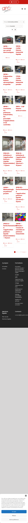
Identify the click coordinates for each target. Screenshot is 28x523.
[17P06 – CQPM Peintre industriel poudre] (20, 70)
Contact (4, 268)
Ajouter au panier (18, 61)
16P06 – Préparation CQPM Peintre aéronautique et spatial (8, 79)
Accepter (14, 511)
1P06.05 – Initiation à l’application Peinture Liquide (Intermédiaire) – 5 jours (9, 159)
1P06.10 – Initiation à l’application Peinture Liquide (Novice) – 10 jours (20, 159)
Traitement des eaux (19, 286)
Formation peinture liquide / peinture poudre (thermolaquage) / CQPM (20, 269)
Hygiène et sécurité (18, 300)
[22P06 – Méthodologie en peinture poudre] (7, 181)
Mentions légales (6, 319)
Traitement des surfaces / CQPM (19, 280)
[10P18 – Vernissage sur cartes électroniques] (7, 40)
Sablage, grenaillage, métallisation (18, 296)
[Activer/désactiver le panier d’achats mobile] (22, 9)
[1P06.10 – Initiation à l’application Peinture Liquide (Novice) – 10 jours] (20, 143)
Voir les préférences (14, 519)
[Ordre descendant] (23, 21)
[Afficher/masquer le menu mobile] (25, 9)
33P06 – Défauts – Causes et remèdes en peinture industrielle (20, 229)
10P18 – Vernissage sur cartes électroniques (8, 49)
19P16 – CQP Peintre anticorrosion (21, 109)
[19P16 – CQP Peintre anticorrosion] (20, 100)
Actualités (4, 266)
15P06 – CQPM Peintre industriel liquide (19, 50)
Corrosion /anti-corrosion (19, 304)
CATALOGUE (14, 2)
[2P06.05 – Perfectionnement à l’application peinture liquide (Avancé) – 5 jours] (20, 181)
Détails (8, 57)
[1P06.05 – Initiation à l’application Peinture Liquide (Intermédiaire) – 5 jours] (7, 143)
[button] (26, 495)
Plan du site (5, 316)
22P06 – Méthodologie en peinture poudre (8, 190)
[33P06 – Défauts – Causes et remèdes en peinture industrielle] (20, 217)
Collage (17, 283)
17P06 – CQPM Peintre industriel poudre (19, 80)
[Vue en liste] (15, 29)
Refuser (14, 515)
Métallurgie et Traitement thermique (18, 290)
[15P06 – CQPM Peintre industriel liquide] (20, 40)
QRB (16, 277)
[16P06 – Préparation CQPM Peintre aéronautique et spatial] (7, 69)
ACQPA (17, 274)
